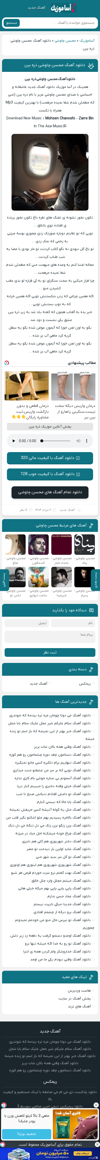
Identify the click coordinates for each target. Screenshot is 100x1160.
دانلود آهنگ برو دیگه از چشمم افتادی (62, 912)
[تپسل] (2, 1144)
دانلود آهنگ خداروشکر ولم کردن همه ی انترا (57, 951)
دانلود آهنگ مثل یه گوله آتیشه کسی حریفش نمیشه (50, 809)
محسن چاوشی (65, 40)
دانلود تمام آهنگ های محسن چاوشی (50, 492)
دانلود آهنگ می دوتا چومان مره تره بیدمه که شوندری (50, 715)
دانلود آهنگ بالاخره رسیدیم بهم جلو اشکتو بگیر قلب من (48, 817)
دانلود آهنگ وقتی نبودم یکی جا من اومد (60, 959)
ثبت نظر (50, 652)
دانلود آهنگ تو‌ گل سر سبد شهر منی (63, 857)
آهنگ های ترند (79, 1006)
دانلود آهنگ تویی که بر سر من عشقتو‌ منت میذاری (52, 770)
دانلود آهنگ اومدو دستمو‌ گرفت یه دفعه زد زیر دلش (50, 935)
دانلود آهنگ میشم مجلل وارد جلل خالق (61, 880)
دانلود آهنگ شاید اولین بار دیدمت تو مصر (58, 849)
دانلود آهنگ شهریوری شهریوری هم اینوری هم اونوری (50, 865)
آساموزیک (86, 40)
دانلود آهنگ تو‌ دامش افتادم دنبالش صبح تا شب (53, 794)
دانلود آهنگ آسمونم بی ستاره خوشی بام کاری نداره (53, 778)
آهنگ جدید (36, 7)
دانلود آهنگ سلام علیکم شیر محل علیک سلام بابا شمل (49, 723)
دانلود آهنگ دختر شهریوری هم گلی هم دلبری (56, 841)
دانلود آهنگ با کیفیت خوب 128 (48, 474)
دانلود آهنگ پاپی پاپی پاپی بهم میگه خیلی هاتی (54, 888)
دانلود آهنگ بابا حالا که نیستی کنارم (64, 802)
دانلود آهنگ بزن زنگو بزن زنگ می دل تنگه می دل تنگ (49, 825)
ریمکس (85, 683)
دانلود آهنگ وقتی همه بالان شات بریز (62, 746)
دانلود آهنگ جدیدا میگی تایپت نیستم (62, 904)
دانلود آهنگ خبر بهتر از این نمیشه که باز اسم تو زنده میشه (50, 1056)
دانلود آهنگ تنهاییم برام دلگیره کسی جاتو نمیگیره (53, 762)
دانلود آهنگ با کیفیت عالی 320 (47, 458)
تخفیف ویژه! (26, 1134)
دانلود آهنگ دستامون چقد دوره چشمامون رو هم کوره (50, 754)
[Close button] (97, 1144)
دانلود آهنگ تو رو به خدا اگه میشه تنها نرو (58, 943)
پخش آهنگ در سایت (74, 998)
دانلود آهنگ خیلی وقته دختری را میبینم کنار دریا (54, 786)
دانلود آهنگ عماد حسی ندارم (69, 896)
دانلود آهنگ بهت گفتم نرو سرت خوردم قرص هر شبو (51, 872)
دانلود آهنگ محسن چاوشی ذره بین (54, 65)
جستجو (11, 23)
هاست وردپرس (79, 990)
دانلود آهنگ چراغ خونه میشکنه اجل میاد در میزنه (53, 833)
